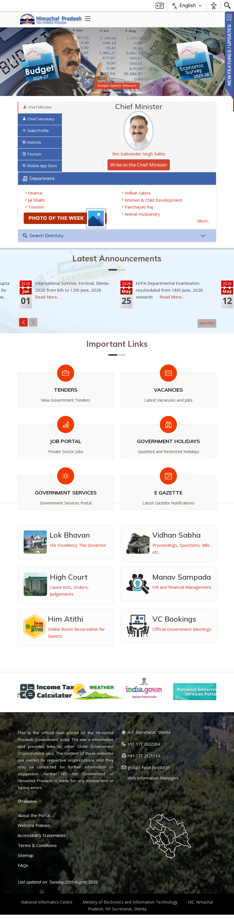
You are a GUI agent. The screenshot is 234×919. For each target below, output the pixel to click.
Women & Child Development (153, 200)
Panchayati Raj (139, 207)
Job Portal (65, 441)
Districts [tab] (34, 142)
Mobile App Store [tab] (42, 165)
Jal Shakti (36, 200)
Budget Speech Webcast (117, 85)
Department (42, 178)
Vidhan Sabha (137, 193)
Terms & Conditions (37, 845)
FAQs (23, 865)
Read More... (47, 297)
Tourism (36, 207)
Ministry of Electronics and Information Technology (130, 902)
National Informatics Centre (46, 902)
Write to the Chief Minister (138, 165)
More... (203, 221)
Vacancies (168, 390)
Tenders (66, 390)
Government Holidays (168, 441)
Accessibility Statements (42, 835)
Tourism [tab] (34, 154)
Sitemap (26, 855)
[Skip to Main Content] (159, 5)
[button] (11, 61)
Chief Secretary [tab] (40, 118)
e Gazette (168, 492)
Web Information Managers (153, 778)
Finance (35, 193)
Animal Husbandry (142, 214)
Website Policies (34, 825)
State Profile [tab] (38, 130)
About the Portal (34, 815)
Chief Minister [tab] (40, 107)
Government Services (66, 492)
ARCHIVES (207, 323)
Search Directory (46, 235)
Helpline (29, 801)
